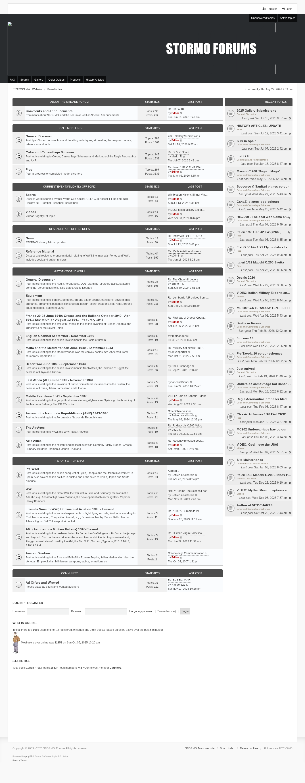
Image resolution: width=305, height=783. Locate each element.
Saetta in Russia (249, 323)
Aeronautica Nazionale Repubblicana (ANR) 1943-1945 (67, 413)
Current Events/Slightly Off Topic (69, 186)
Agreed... (173, 470)
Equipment (34, 295)
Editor (175, 113)
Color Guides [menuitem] (56, 79)
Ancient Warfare (38, 553)
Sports (31, 194)
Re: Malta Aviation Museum (184, 251)
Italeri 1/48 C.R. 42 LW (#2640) (259, 232)
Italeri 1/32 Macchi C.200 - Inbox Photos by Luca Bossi (264, 475)
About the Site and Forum (69, 101)
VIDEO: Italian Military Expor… (186, 209)
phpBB (29, 756)
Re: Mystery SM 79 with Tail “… (186, 347)
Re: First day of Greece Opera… (187, 317)
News (239, 129)
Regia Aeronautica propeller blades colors (264, 399)
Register (35, 603)
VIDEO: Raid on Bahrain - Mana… (188, 396)
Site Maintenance (250, 459)
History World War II (69, 271)
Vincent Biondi (180, 382)
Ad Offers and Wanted (42, 582)
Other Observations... (180, 411)
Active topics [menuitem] (287, 18)
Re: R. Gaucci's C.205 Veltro (185, 425)
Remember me (166, 611)
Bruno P (176, 283)
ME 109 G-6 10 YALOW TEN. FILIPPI (263, 308)
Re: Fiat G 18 (176, 109)
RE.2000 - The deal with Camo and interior (264, 217)
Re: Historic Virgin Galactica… (186, 533)
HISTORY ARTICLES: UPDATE (259, 125)
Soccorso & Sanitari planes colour (263, 186)
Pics (239, 235)
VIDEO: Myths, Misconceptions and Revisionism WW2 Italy (264, 490)
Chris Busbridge (181, 366)
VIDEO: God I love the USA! (257, 444)
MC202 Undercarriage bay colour (261, 429)
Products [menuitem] (75, 79)
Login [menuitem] (289, 8)
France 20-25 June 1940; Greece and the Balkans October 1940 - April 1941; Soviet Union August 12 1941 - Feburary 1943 (78, 318)
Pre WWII (32, 469)
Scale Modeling (69, 128)
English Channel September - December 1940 (60, 336)
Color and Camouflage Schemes (253, 144)
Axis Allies (34, 441)
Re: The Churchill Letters (183, 279)
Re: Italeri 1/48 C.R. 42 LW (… (186, 167)
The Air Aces (35, 427)
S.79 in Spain (247, 141)
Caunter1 (115, 667)
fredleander (178, 336)
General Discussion (247, 114)
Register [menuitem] (272, 8)
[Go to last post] (289, 118)
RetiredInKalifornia (182, 415)
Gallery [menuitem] (38, 79)
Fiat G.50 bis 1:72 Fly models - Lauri (264, 247)
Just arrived (246, 368)
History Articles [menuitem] (95, 79)
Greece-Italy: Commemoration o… (188, 553)
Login (18, 603)
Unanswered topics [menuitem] (263, 18)
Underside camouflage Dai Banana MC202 (264, 384)
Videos (240, 296)
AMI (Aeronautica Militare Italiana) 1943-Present (62, 529)
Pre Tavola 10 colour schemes (259, 353)
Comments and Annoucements (252, 160)
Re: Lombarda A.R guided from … (188, 297)
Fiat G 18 (243, 156)
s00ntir (175, 255)
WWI (29, 489)
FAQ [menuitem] (12, 79)
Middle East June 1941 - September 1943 (56, 396)
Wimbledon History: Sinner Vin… (188, 194)
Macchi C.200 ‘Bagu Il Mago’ (258, 171)
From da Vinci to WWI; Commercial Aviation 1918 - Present (70, 509)
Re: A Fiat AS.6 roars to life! (184, 511)
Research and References (69, 229)
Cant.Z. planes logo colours (258, 201)
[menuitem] (16, 760)
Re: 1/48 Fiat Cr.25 (179, 580)
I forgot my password (141, 611)
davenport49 (179, 352)
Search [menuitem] (24, 79)
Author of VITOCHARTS (254, 505)
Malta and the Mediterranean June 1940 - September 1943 (69, 348)
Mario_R (176, 156)
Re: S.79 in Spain (178, 152)
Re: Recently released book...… (187, 440)
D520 (174, 429)
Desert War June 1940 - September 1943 (56, 364)
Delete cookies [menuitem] (249, 748)
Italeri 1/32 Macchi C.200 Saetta (260, 262)
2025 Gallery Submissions (256, 110)
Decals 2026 (246, 277)
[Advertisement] (152, 705)
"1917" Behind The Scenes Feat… (188, 491)
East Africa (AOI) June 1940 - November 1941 (60, 380)
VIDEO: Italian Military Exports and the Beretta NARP (264, 292)
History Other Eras (69, 460)
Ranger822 (178, 584)
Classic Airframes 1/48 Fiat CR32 (261, 414)
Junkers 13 (245, 338)
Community (69, 573)
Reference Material (40, 251)
